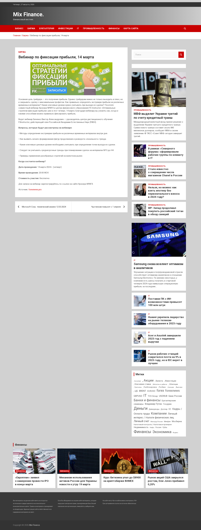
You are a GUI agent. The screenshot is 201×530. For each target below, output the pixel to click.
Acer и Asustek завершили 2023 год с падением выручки (164, 338)
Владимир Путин (153, 404)
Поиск (181, 55)
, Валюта (159, 381)
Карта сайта (131, 28)
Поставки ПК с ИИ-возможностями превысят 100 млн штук (165, 302)
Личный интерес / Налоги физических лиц (155, 415)
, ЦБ (136, 391)
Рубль (165, 427)
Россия (158, 427)
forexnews (172, 390)
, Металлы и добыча (159, 384)
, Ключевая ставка (142, 384)
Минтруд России (157, 421)
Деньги (141, 408)
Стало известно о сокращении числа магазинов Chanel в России (165, 172)
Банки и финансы (147, 400)
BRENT (142, 390)
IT (78, 28)
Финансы (114, 28)
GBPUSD (138, 396)
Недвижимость (141, 427)
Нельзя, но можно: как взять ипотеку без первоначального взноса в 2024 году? (164, 192)
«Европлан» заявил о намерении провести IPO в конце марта (32, 481)
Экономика (161, 432)
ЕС (170, 409)
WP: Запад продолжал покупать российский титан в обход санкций (165, 211)
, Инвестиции (170, 381)
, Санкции (170, 387)
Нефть (152, 427)
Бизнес (19, 28)
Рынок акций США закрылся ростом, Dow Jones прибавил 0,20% (166, 481)
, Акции (148, 380)
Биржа (31, 28)
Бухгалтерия (46, 28)
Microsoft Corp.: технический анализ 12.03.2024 (44, 207)
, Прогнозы (138, 387)
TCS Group (153, 396)
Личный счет (141, 421)
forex (160, 391)
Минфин (167, 421)
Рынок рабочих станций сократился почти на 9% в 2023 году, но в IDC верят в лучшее (165, 358)
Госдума (167, 404)
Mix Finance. (28, 14)
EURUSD (151, 391)
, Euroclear (137, 381)
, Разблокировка (150, 387)
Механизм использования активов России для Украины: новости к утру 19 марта (78, 481)
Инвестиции (65, 28)
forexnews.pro (35, 189)
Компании (159, 413)
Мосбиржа (177, 421)
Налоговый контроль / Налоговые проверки (153, 424)
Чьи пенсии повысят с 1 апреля (106, 207)
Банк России (175, 396)
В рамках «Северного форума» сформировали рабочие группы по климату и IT (165, 153)
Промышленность (93, 28)
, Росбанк (162, 387)
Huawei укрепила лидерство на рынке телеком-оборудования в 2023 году (166, 320)
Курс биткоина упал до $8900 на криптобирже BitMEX (122, 479)
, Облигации (173, 384)
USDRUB (163, 396)
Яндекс (175, 432)
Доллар (164, 409)
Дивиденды (154, 409)
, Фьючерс (178, 387)
